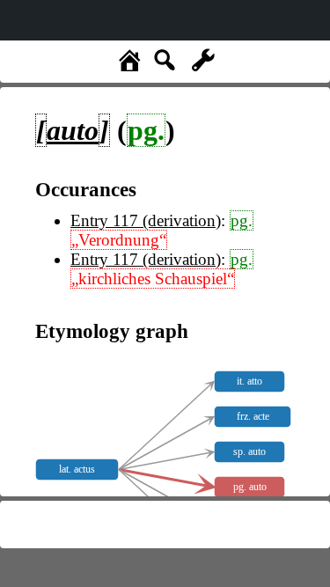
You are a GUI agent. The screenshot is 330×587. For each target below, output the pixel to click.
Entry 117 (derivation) (145, 220)
